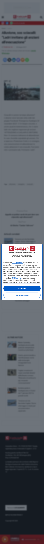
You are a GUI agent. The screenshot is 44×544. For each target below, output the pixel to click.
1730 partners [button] (17, 263)
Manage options (22, 295)
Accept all (22, 288)
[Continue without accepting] (22, 259)
